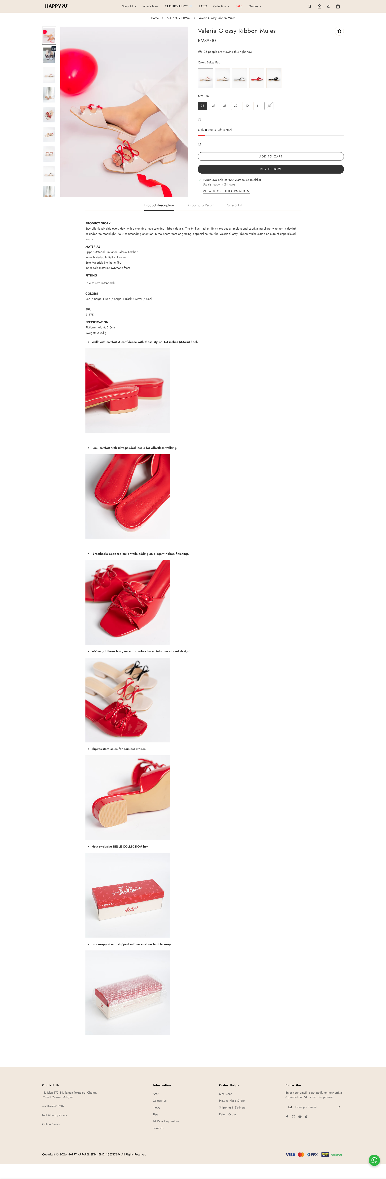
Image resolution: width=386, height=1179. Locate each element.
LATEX (203, 6)
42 (269, 106)
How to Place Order (232, 1100)
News (156, 1107)
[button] (338, 6)
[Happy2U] (56, 6)
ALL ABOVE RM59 (179, 18)
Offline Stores (51, 1124)
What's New (150, 6)
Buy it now (270, 169)
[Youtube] (300, 1116)
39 (235, 106)
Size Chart (225, 1094)
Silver (239, 78)
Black (273, 78)
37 (213, 106)
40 (247, 106)
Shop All (127, 6)
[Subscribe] (339, 1107)
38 (224, 106)
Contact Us (159, 1100)
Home (155, 18)
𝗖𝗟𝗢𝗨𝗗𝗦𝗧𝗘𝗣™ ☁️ (179, 6)
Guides (253, 6)
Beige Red (205, 78)
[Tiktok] (306, 1116)
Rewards (158, 1128)
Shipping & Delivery (232, 1107)
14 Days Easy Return (166, 1121)
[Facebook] (287, 1116)
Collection (219, 6)
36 (202, 106)
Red (256, 78)
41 (258, 106)
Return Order (227, 1114)
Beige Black (222, 78)
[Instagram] (293, 1116)
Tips (155, 1114)
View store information (226, 191)
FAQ (156, 1094)
